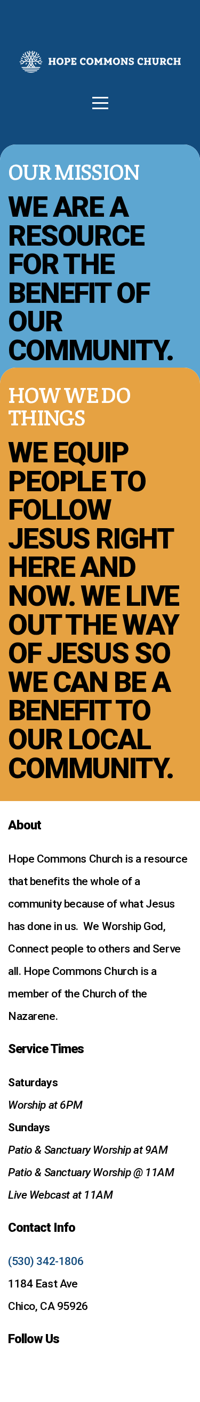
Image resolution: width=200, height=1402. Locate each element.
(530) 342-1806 (45, 1261)
